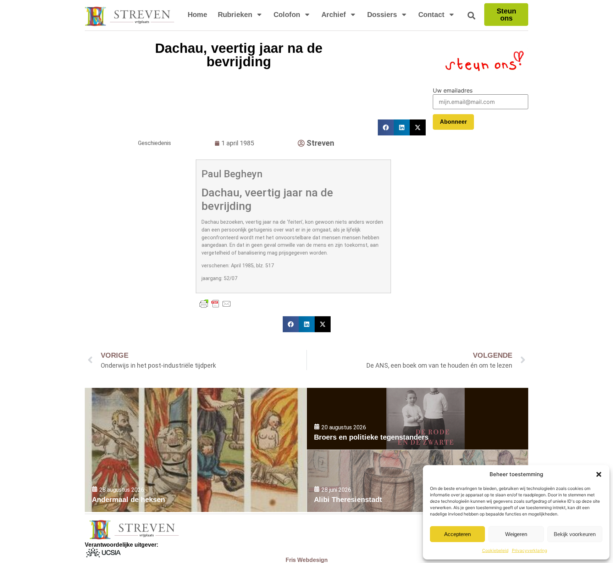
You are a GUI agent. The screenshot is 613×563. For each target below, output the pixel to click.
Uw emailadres (453, 90)
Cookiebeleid (495, 550)
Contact (431, 14)
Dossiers (382, 14)
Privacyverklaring (529, 550)
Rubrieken (235, 14)
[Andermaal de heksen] (195, 450)
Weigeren (516, 534)
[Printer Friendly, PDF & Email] (215, 304)
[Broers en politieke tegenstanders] (417, 419)
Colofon (287, 14)
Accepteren (457, 534)
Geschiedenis (154, 143)
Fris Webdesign (307, 560)
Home (197, 14)
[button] (598, 474)
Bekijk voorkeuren (575, 534)
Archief (333, 14)
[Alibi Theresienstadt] (417, 481)
